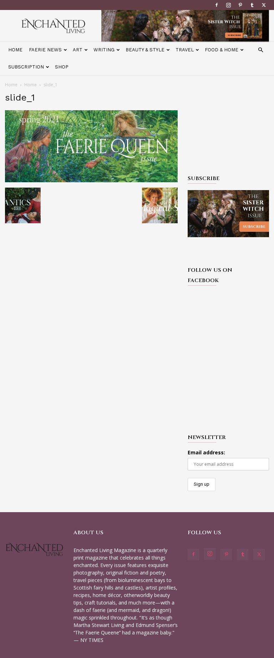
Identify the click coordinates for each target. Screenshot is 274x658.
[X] (263, 5)
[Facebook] (216, 5)
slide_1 (20, 97)
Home (15, 49)
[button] (260, 50)
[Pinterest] (240, 5)
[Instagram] (228, 5)
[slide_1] (91, 180)
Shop (61, 67)
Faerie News (45, 49)
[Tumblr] (252, 5)
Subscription (26, 67)
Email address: (206, 452)
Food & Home (221, 49)
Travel (185, 49)
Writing (104, 49)
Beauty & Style (145, 49)
